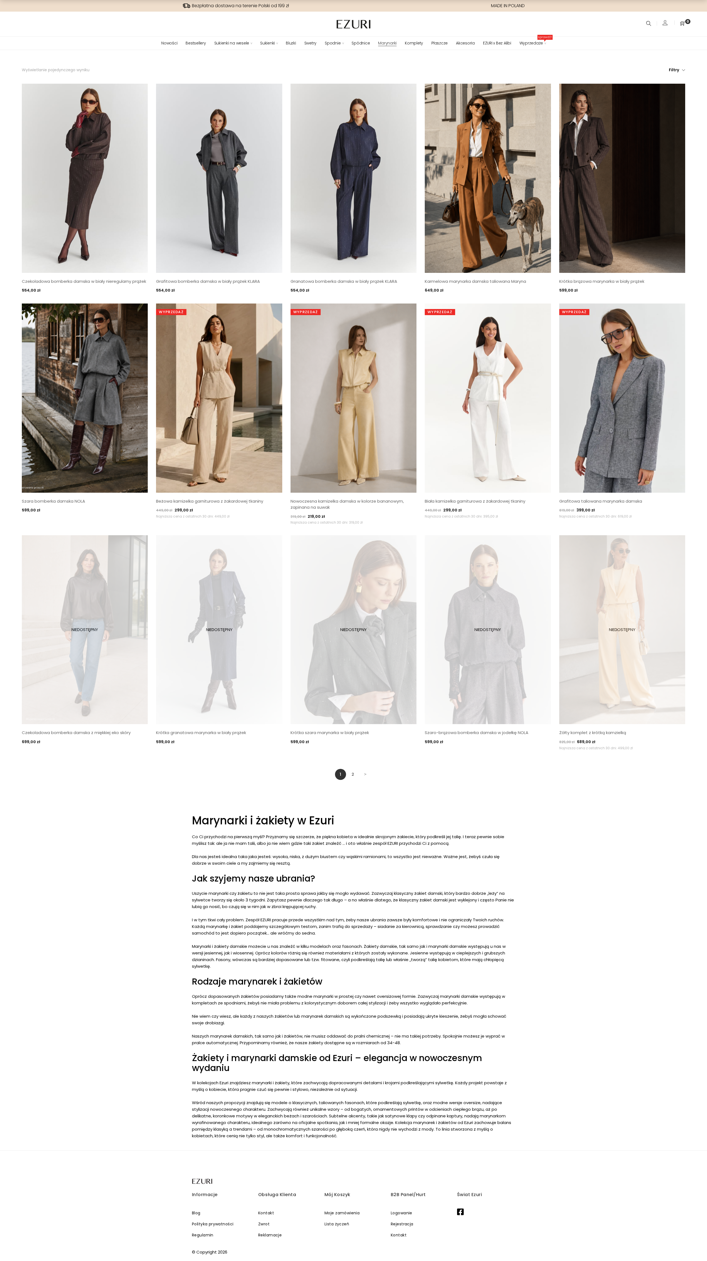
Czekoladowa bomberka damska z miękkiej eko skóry (76, 732)
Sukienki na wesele (231, 43)
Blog (196, 1213)
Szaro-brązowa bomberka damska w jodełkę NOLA (476, 732)
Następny (365, 774)
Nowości (169, 43)
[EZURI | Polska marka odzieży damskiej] (202, 1181)
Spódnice (361, 43)
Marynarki (387, 43)
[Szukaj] (649, 23)
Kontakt (266, 1213)
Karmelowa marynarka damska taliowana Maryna (475, 281)
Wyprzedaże (532, 43)
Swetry (310, 43)
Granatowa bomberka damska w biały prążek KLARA (344, 281)
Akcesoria (465, 43)
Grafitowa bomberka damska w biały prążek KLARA (208, 281)
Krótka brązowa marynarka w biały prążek (601, 281)
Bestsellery (196, 43)
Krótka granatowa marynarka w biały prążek (201, 732)
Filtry (674, 70)
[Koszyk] (682, 23)
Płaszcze (439, 43)
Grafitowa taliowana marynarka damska (600, 501)
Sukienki (267, 43)
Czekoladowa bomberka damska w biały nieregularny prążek (84, 281)
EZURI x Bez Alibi (497, 43)
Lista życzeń (337, 1224)
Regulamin (202, 1235)
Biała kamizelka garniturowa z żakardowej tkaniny (475, 501)
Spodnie (333, 43)
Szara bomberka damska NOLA (53, 501)
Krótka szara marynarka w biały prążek (330, 732)
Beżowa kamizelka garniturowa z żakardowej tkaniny (209, 501)
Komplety (414, 43)
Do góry (697, 1246)
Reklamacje (270, 1235)
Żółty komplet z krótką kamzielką (592, 732)
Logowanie (401, 1213)
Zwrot (264, 1224)
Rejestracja (402, 1224)
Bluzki (291, 43)
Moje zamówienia (342, 1213)
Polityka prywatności (212, 1224)
